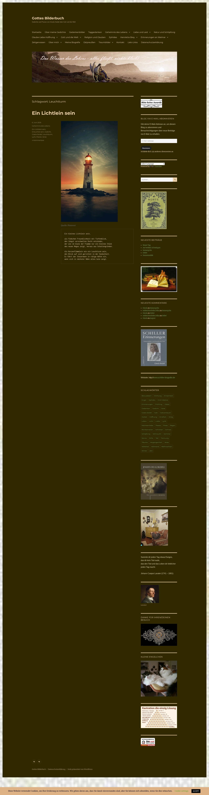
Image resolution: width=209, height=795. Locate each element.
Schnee (168, 430)
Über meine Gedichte (55, 32)
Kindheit (162, 417)
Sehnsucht (157, 434)
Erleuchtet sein (38, 132)
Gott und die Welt (69, 37)
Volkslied (145, 446)
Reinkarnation (147, 430)
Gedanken (146, 408)
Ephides (113, 37)
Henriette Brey (127, 37)
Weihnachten (166, 446)
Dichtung (158, 396)
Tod (157, 438)
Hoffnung (153, 417)
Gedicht (48, 132)
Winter (144, 451)
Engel (144, 400)
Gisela (145, 308)
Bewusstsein (147, 396)
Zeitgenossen (38, 42)
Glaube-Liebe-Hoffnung (43, 37)
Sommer (167, 434)
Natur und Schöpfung (164, 32)
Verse (44, 137)
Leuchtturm (47, 134)
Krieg (171, 417)
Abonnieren (146, 148)
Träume (145, 442)
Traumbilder (104, 42)
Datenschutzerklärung (152, 42)
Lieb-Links (133, 42)
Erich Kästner (163, 400)
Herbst (144, 417)
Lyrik (34, 137)
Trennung (165, 438)
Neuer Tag (147, 245)
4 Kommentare (38, 140)
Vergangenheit (156, 442)
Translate (158, 166)
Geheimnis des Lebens (116, 32)
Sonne (144, 438)
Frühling (158, 404)
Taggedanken (95, 32)
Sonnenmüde (148, 255)
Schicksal (159, 430)
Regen (172, 425)
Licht (151, 421)
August (152, 318)
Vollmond (155, 446)
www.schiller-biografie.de (164, 378)
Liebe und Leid (140, 32)
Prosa (165, 425)
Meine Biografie (72, 42)
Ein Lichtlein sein (53, 113)
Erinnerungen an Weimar (153, 37)
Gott (156, 413)
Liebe (158, 421)
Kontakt (120, 42)
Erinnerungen (147, 404)
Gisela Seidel (37, 134)
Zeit (151, 451)
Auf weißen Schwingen (151, 248)
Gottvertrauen (165, 413)
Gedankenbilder (77, 32)
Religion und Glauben (95, 37)
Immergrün (147, 250)
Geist (163, 408)
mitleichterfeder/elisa (151, 311)
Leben (144, 421)
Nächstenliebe (147, 425)
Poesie (39, 137)
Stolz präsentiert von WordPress (80, 769)
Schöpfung (146, 434)
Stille (151, 438)
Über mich (54, 42)
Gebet (145, 253)
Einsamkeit (168, 396)
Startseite (36, 32)
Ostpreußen (89, 42)
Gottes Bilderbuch (48, 18)
